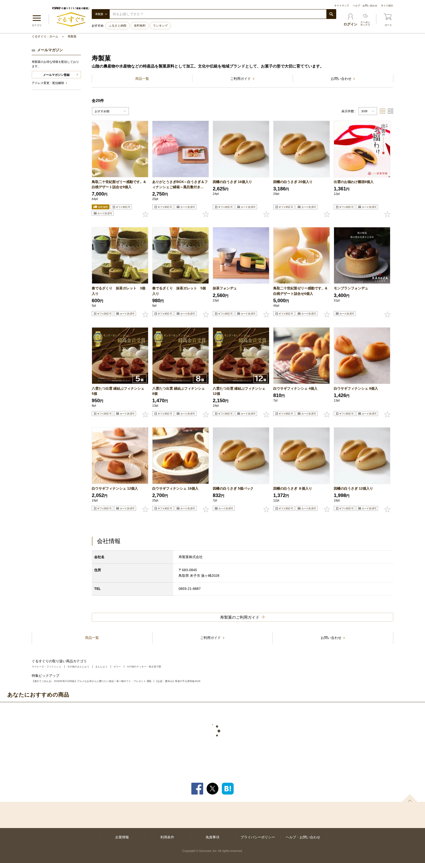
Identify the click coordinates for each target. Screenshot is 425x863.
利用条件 (167, 837)
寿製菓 (72, 36)
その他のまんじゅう (78, 666)
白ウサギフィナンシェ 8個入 (356, 388)
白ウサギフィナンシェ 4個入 (295, 388)
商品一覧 (142, 79)
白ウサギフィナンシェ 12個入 (115, 488)
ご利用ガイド (241, 79)
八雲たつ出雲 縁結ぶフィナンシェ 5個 (120, 391)
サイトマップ (341, 5)
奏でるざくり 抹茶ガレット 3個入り (118, 290)
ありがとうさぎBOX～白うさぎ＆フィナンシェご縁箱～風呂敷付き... (180, 184)
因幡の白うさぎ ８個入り (292, 488)
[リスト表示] (390, 111)
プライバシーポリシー (258, 837)
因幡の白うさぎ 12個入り (353, 488)
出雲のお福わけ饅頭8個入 (354, 182)
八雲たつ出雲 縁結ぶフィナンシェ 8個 (180, 391)
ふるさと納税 (117, 25)
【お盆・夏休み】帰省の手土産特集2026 (177, 681)
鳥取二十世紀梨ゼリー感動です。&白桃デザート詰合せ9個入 (119, 184)
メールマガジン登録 (56, 75)
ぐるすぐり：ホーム (45, 36)
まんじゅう (101, 666)
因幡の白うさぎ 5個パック (233, 488)
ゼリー (117, 666)
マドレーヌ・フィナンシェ (46, 666)
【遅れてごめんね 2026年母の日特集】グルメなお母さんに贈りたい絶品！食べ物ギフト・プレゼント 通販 (92, 681)
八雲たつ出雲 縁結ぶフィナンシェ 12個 (241, 391)
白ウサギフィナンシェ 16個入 (175, 488)
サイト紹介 (387, 5)
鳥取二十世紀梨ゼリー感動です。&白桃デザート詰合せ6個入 (300, 290)
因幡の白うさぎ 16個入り (232, 182)
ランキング (160, 25)
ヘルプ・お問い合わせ (365, 5)
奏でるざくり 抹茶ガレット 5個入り (179, 290)
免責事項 (212, 837)
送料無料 (140, 25)
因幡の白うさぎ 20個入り (293, 182)
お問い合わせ (341, 79)
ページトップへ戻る (410, 798)
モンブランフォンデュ (351, 288)
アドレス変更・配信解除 (48, 83)
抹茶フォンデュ (225, 288)
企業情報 (122, 837)
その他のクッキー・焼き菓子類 (144, 666)
